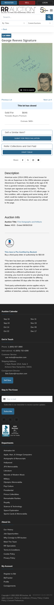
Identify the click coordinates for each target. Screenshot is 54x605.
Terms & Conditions (12, 550)
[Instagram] (33, 160)
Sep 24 (7, 323)
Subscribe (8, 411)
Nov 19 (34, 323)
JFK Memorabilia (11, 467)
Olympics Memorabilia (13, 482)
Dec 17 (34, 331)
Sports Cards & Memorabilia (15, 514)
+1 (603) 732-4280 (21, 351)
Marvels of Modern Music (14, 475)
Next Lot (47, 100)
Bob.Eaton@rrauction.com (16, 373)
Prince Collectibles (11, 494)
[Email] (38, 160)
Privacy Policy (9, 558)
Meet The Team (10, 542)
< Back (4, 29)
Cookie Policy (9, 554)
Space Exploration (11, 510)
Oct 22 (6, 331)
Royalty (7, 502)
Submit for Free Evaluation (27, 138)
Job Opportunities (11, 534)
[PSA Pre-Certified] (10, 243)
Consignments (10, 586)
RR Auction (24, 595)
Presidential (8, 490)
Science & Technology (13, 506)
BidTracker (8, 578)
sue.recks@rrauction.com (15, 357)
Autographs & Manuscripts (15, 458)
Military (7, 479)
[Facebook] (22, 160)
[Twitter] (28, 160)
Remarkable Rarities (12, 498)
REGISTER (9, 3)
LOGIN (45, 3)
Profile (6, 582)
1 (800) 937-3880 (15, 347)
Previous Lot (7, 100)
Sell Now (7, 380)
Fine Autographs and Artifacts (29, 222)
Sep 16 (7, 319)
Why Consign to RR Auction (15, 538)
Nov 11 (33, 319)
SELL (27, 3)
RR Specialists (10, 546)
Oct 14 (6, 327)
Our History (8, 530)
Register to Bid (10, 574)
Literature (8, 471)
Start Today (27, 152)
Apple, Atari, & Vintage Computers (18, 455)
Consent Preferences (16, 600)
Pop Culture (9, 486)
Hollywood (8, 462)
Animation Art (9, 450)
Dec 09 (34, 327)
